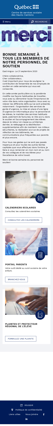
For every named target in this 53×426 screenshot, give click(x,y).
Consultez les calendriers (23, 220)
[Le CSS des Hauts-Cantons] (26, 7)
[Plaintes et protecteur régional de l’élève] (26, 301)
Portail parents (16, 264)
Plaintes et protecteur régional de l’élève (21, 325)
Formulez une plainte (21, 338)
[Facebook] (43, 414)
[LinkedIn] (26, 419)
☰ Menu (7, 21)
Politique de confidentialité (28, 410)
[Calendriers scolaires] (26, 184)
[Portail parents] (26, 241)
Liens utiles (14, 414)
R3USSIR (29, 405)
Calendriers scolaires (20, 207)
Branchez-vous (16, 279)
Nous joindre (31, 414)
